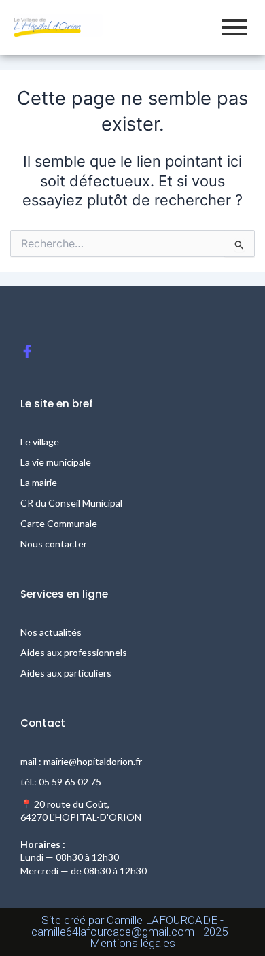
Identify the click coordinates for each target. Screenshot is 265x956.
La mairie (38, 482)
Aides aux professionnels (73, 652)
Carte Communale (58, 523)
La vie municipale (55, 462)
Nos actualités (51, 632)
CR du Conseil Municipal (71, 503)
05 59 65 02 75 (70, 781)
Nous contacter (53, 543)
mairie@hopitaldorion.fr (92, 761)
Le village (39, 441)
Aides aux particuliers (65, 673)
